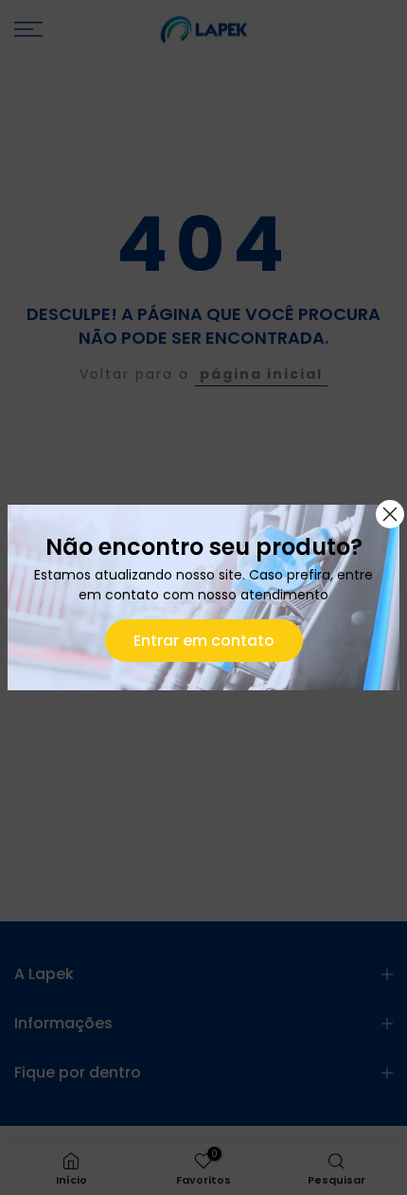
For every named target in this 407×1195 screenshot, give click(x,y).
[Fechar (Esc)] (390, 514)
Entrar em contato (203, 640)
